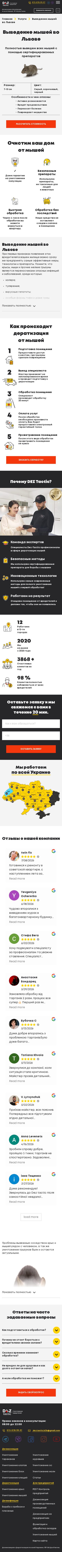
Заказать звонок (43, 10)
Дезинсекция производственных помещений (44, 1504)
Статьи (37, 1478)
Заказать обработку (31, 460)
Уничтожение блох (13, 1472)
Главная (7, 19)
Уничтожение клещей (14, 1478)
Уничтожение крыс (13, 1489)
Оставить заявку (31, 749)
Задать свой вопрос (31, 1392)
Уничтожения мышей (45, 1535)
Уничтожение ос (42, 1465)
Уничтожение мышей (14, 1495)
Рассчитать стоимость (31, 124)
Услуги (22, 19)
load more (31, 1217)
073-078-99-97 (38, 2)
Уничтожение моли (44, 1472)
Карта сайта (40, 1541)
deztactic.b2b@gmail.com (46, 1430)
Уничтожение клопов (14, 1465)
